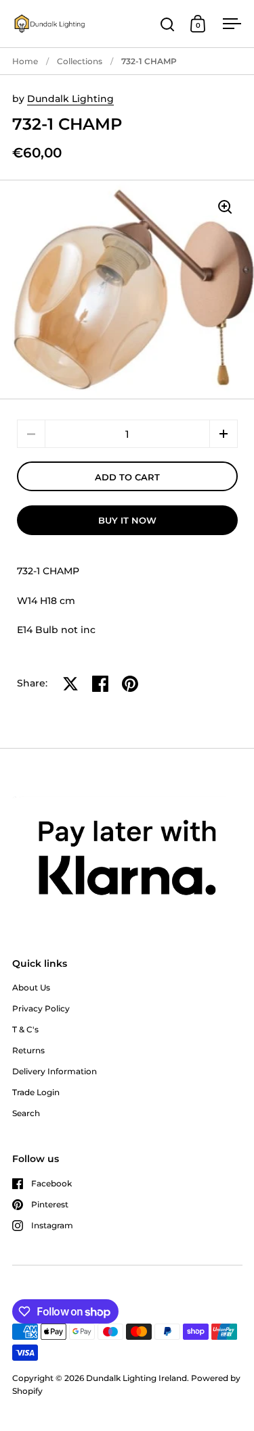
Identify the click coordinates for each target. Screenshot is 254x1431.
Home (25, 61)
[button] (223, 434)
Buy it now (127, 520)
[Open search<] (168, 24)
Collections (79, 61)
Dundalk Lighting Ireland (136, 1378)
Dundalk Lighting (70, 99)
